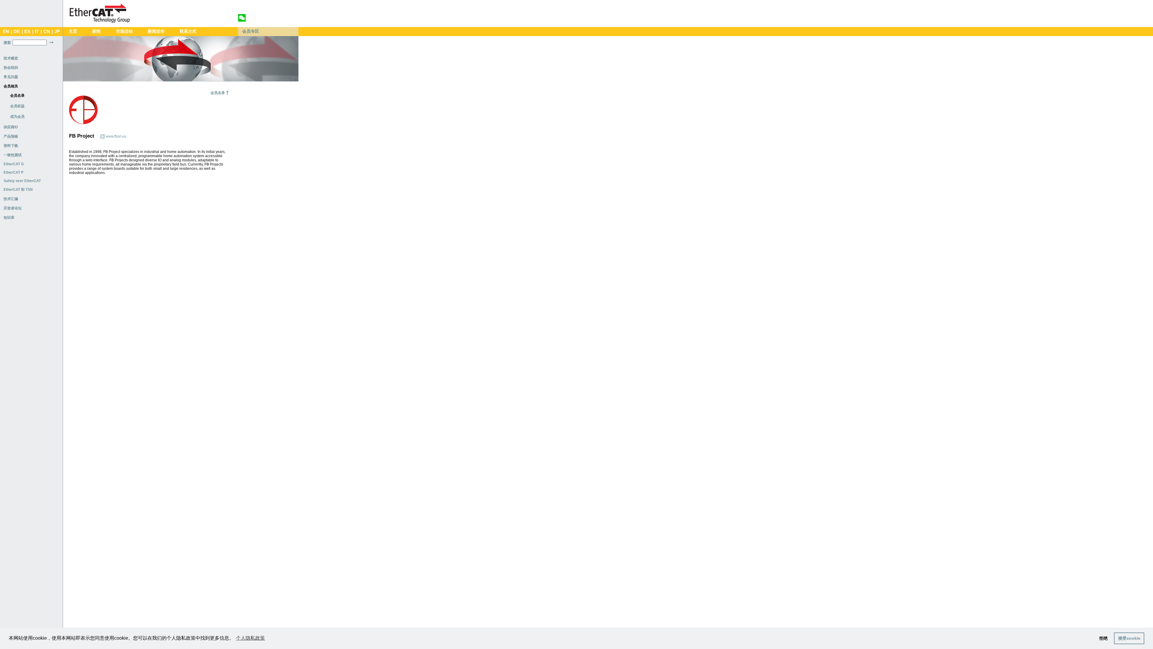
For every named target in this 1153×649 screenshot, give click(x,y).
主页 (73, 31)
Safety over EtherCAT (22, 181)
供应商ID (11, 127)
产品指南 (11, 136)
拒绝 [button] (1103, 638)
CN (46, 31)
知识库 (9, 217)
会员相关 (11, 86)
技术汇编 (11, 199)
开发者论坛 (13, 208)
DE (17, 31)
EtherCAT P (13, 172)
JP (57, 31)
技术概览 (11, 58)
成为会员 (17, 116)
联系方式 (188, 31)
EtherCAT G (14, 164)
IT (37, 31)
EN (6, 31)
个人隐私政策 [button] (250, 638)
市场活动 (124, 31)
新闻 (96, 31)
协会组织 (11, 68)
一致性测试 (13, 155)
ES (27, 31)
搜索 (7, 43)
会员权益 (17, 106)
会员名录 (17, 95)
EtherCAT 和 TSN (18, 189)
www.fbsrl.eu (116, 136)
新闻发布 (156, 31)
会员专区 (250, 31)
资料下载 (11, 146)
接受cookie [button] (1129, 638)
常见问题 (11, 77)
